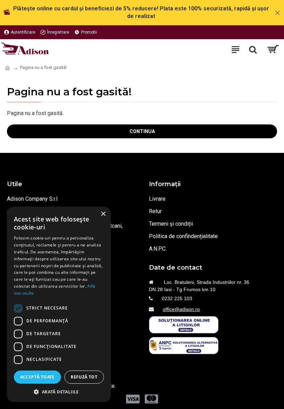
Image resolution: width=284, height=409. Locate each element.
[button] (59, 391)
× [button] (103, 214)
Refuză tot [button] (84, 377)
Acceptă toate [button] (37, 377)
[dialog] (59, 304)
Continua (142, 131)
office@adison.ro (181, 309)
